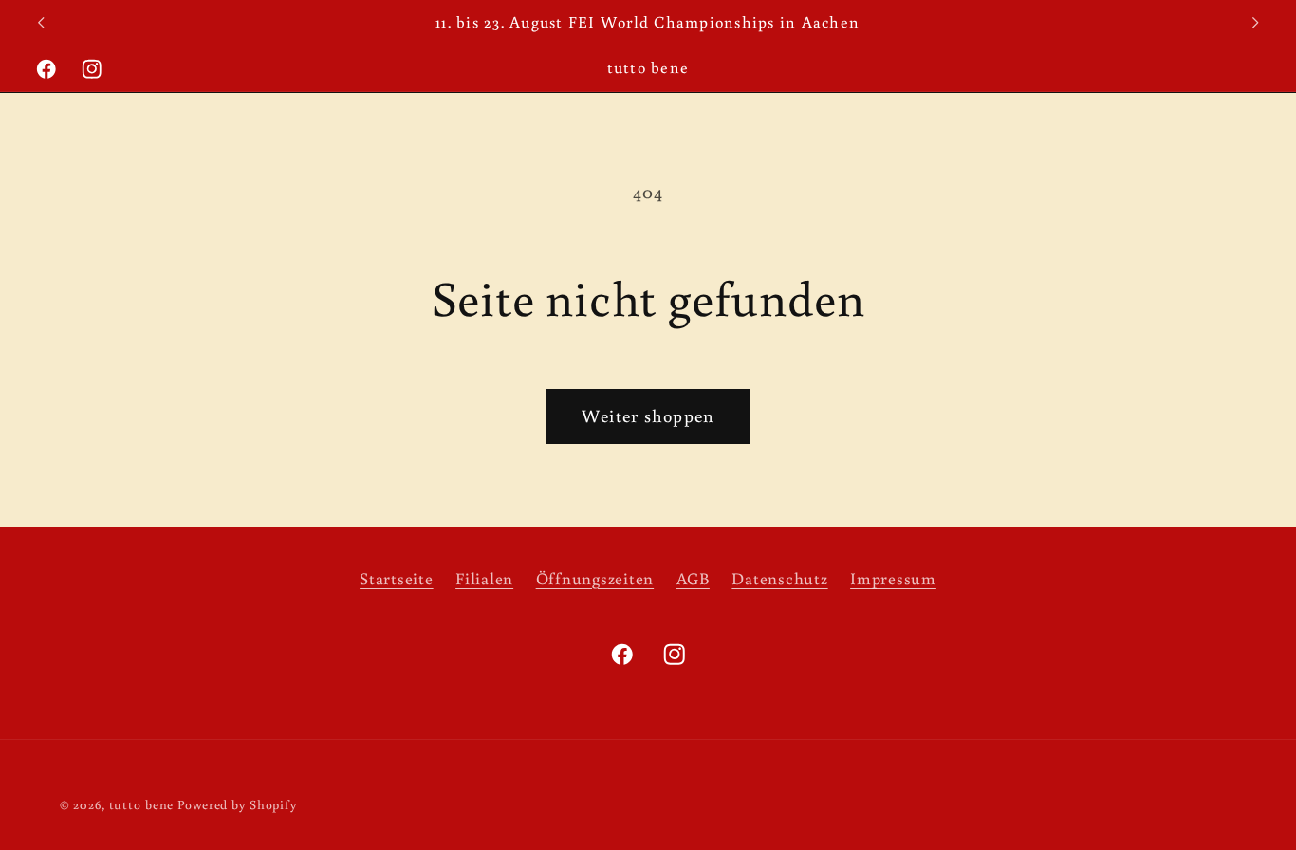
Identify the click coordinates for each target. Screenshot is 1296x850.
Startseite (397, 578)
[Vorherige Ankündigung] (41, 23)
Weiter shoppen (648, 415)
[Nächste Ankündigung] (1255, 23)
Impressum (893, 578)
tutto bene (142, 805)
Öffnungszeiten (595, 578)
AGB (693, 578)
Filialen (484, 578)
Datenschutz (779, 578)
